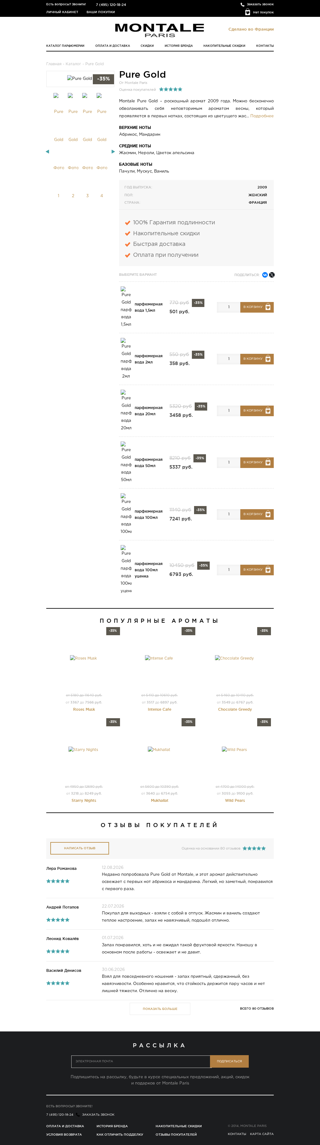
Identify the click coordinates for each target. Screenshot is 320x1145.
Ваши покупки (101, 12)
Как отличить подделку (120, 1134)
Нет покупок (263, 12)
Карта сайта (262, 1134)
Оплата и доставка (112, 45)
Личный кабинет (62, 12)
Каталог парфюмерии (65, 45)
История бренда (179, 45)
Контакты (265, 45)
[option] (59, 151)
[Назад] (47, 151)
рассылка (160, 1045)
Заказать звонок (260, 4)
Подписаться (229, 1061)
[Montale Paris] (160, 30)
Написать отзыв (79, 848)
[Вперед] (113, 151)
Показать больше (160, 1009)
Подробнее (262, 116)
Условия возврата (64, 1134)
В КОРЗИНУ (252, 307)
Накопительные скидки (224, 45)
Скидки (147, 45)
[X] (272, 275)
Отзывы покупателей (176, 1134)
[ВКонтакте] (265, 275)
